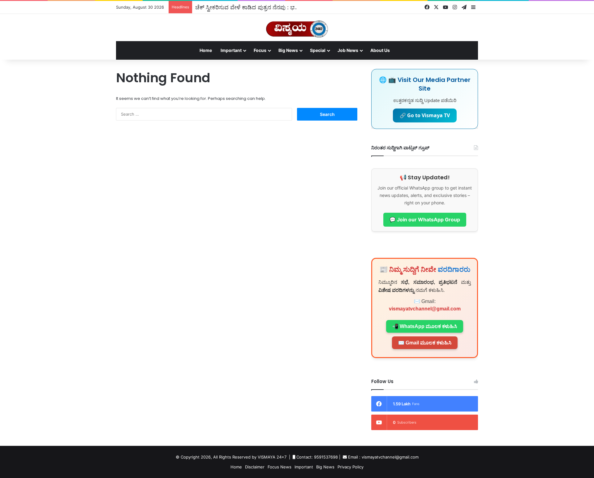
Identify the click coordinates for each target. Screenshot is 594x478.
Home (206, 50)
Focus (260, 50)
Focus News (279, 466)
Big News (288, 50)
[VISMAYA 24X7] (297, 26)
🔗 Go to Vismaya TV (425, 115)
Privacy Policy (351, 466)
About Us (380, 50)
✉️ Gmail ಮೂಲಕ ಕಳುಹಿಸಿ (424, 342)
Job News (348, 50)
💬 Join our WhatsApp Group (425, 219)
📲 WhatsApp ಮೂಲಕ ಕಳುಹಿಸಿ (424, 326)
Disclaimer (255, 466)
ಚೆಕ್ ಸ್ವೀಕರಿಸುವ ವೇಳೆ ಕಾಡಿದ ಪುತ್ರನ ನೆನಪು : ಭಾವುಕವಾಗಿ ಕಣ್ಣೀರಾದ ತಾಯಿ (273, 7)
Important (231, 50)
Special (317, 50)
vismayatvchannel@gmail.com (425, 308)
